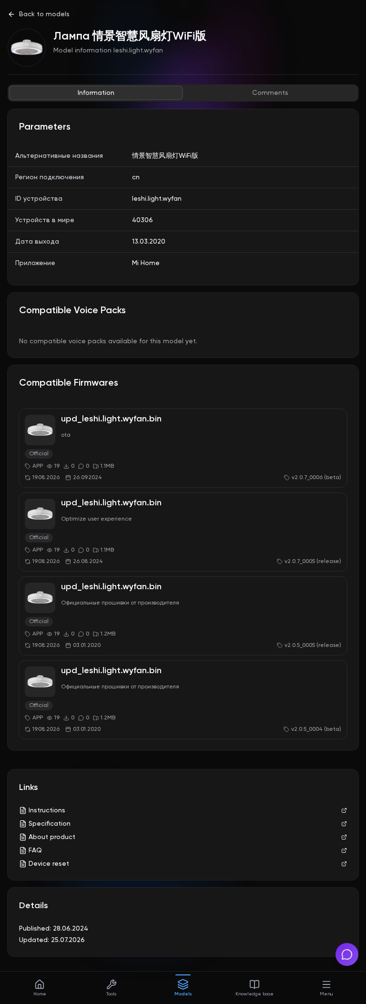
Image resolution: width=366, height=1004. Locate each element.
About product (52, 837)
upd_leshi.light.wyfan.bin (111, 419)
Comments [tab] (270, 93)
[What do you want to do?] (347, 954)
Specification (50, 823)
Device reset (49, 864)
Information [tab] (96, 93)
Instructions (47, 810)
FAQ (35, 850)
